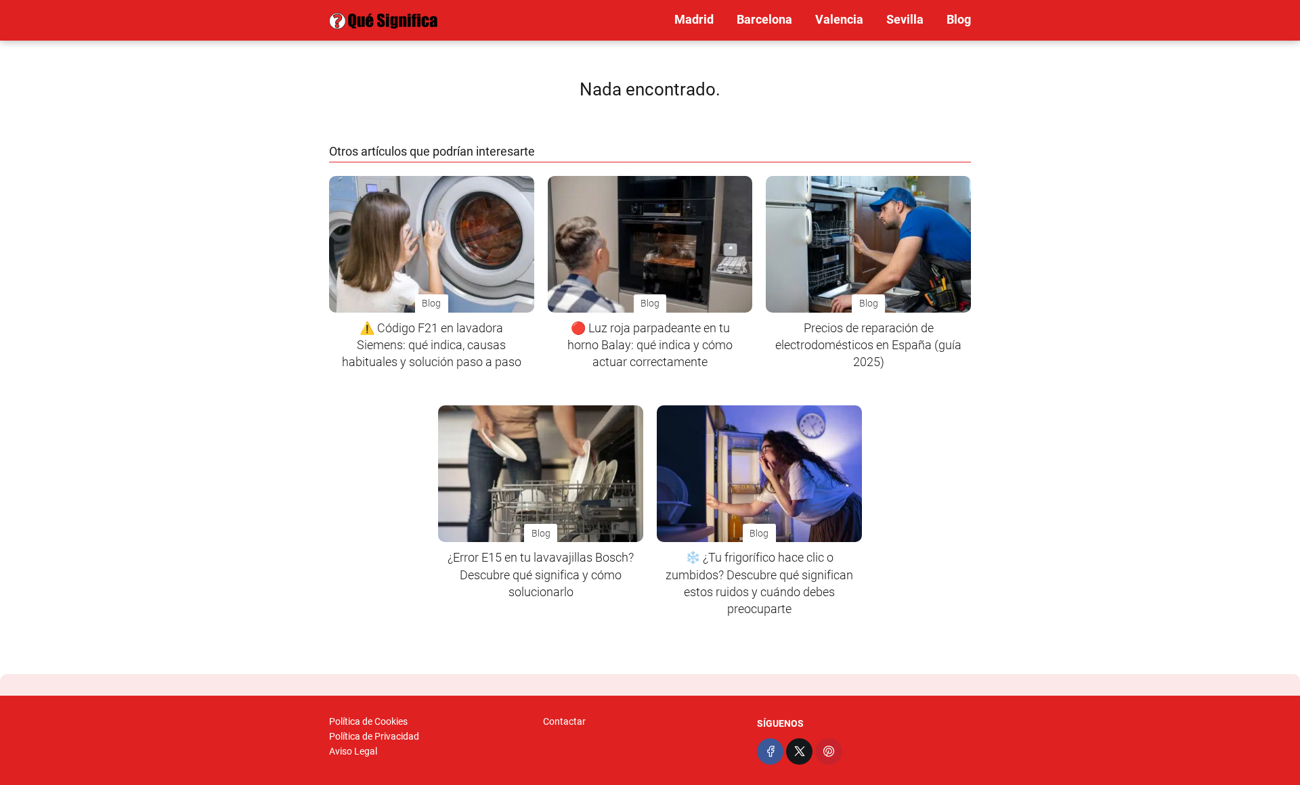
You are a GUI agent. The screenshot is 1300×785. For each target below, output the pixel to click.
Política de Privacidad (374, 736)
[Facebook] (770, 751)
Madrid (694, 19)
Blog (959, 19)
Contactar (564, 721)
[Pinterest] (828, 751)
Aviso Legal (353, 751)
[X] (799, 751)
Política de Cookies (368, 721)
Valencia (839, 19)
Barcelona (764, 19)
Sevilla (905, 19)
